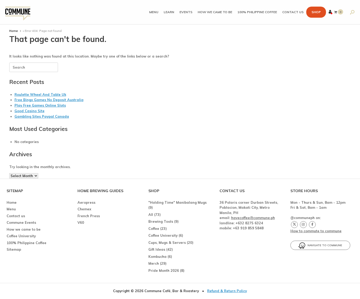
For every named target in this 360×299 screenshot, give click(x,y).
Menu (153, 12)
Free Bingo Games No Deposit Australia (49, 100)
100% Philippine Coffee (257, 12)
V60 (80, 222)
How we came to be (215, 12)
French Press (88, 216)
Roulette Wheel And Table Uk (40, 94)
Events (185, 12)
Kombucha (157, 256)
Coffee (153, 228)
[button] (352, 12)
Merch (153, 263)
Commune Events (21, 222)
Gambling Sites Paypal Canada (41, 116)
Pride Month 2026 (163, 270)
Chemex (84, 209)
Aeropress (86, 202)
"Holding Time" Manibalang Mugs (177, 202)
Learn (169, 12)
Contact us (293, 12)
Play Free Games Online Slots (40, 105)
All (150, 214)
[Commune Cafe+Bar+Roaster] (17, 12)
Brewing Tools (160, 221)
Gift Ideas (156, 249)
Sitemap (14, 249)
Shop (316, 12)
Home (13, 31)
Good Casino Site (29, 111)
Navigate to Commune (323, 245)
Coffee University (21, 236)
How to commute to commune (316, 231)
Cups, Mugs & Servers (167, 242)
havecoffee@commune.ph (253, 218)
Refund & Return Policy (227, 291)
